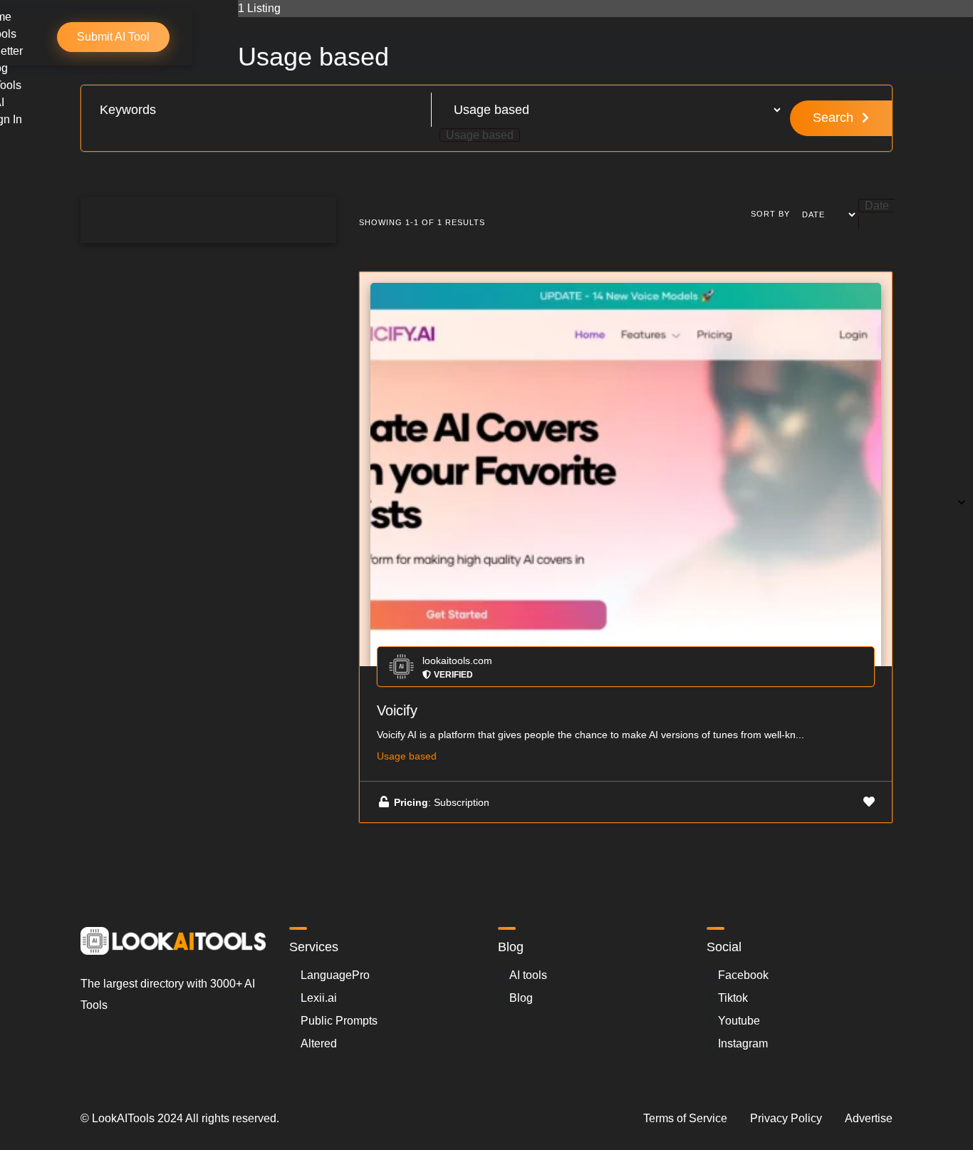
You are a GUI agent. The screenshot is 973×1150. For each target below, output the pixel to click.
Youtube (739, 1021)
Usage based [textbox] (480, 135)
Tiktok (733, 998)
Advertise (869, 1118)
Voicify (397, 710)
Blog (521, 998)
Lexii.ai (319, 998)
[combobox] (479, 135)
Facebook (743, 975)
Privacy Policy (786, 1118)
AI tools (528, 975)
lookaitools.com (457, 660)
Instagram (743, 1043)
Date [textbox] (877, 206)
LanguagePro (335, 975)
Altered (319, 1043)
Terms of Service (685, 1118)
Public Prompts (339, 1021)
